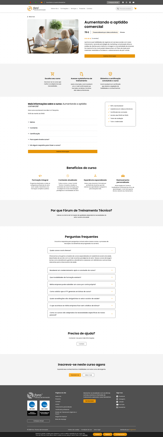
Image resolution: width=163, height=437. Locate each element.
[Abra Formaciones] (68, 9)
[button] (105, 32)
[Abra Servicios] (77, 9)
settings (85, 435)
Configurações (120, 434)
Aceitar (97, 434)
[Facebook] (123, 2)
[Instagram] (126, 2)
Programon (132, 430)
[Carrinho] (135, 8)
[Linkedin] (130, 2)
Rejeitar (107, 434)
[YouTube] (133, 2)
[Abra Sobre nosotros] (58, 9)
